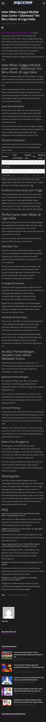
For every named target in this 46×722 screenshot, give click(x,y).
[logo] (23, 3)
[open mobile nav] (3, 3)
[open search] (43, 3)
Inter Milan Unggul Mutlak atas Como (17, 595)
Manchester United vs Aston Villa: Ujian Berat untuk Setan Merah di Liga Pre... (28, 690)
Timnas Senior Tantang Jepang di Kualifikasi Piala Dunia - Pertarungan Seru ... (29, 667)
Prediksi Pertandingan (10, 24)
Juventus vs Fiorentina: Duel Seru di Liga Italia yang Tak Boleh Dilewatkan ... (29, 679)
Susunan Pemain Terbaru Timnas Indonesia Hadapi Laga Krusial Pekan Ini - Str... (29, 654)
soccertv (5, 621)
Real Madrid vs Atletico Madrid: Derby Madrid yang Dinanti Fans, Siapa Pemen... (29, 701)
